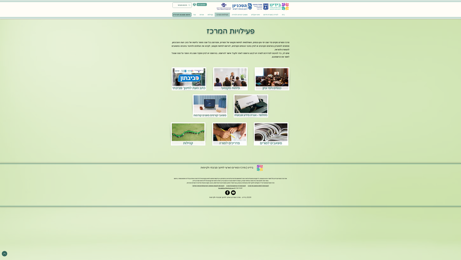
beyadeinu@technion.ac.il (226, 188)
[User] (194, 4)
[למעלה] (4, 253)
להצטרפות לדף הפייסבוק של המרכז (236, 186)
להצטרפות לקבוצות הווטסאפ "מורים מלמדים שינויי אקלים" (208, 186)
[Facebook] (227, 192)
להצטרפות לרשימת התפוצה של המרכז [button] (258, 186)
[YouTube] (233, 192)
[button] (202, 4)
